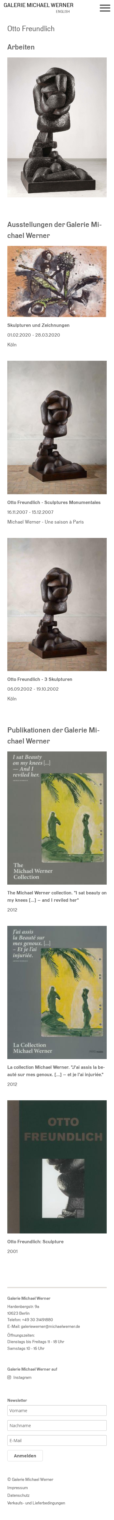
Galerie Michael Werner (39, 5)
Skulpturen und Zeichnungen (38, 325)
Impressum (17, 1487)
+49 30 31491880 (37, 1319)
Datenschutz (18, 1495)
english (63, 11)
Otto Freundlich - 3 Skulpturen (39, 679)
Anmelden (25, 1456)
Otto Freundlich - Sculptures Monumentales (54, 502)
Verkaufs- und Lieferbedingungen (36, 1502)
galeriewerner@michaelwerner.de (50, 1326)
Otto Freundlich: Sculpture (35, 1241)
